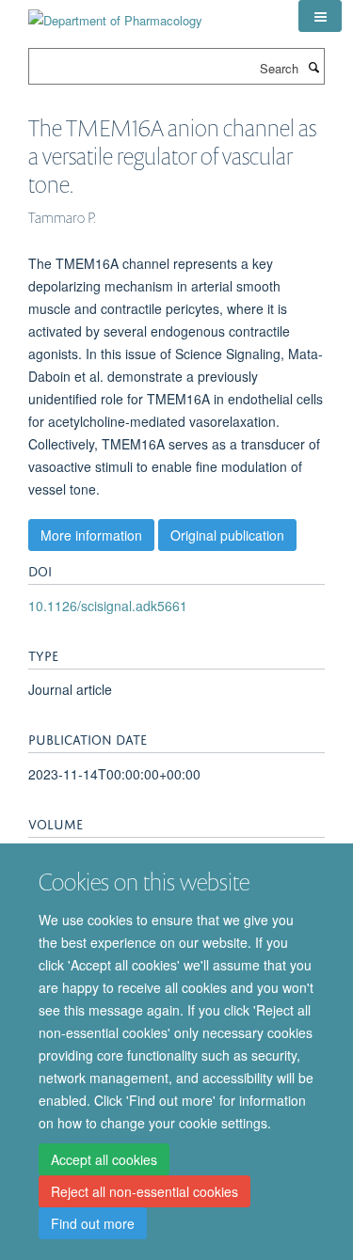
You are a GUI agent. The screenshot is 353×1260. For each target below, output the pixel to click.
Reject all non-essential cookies (144, 1191)
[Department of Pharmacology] (115, 14)
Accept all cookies (104, 1159)
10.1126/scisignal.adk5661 (107, 605)
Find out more (93, 1223)
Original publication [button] (227, 535)
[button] (320, 16)
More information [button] (91, 535)
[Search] (313, 66)
